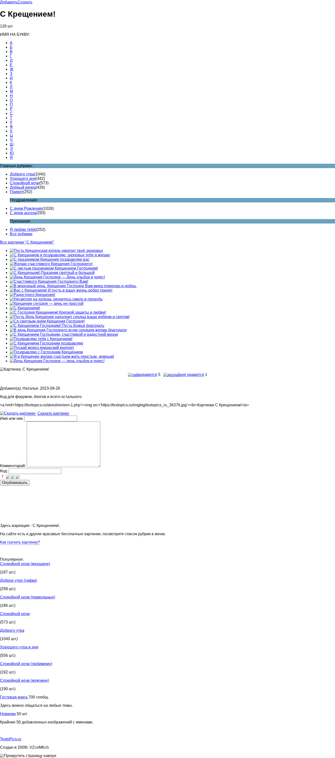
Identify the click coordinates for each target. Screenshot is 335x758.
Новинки (8, 714)
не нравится (193, 375)
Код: (4, 471)
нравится (148, 375)
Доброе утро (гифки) (18, 580)
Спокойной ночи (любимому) (26, 664)
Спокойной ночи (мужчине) (24, 680)
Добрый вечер (23, 187)
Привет (16, 192)
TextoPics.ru (10, 739)
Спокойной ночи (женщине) (25, 564)
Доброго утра (22, 174)
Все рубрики (21, 234)
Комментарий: (13, 466)
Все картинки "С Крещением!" (27, 242)
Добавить (8, 2)
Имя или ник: (12, 418)
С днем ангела (23, 213)
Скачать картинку (53, 413)
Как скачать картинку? (20, 542)
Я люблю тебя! (23, 229)
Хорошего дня (23, 178)
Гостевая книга (14, 697)
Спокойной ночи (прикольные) (27, 597)
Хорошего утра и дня (19, 647)
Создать (24, 2)
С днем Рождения (26, 208)
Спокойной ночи (24, 183)
